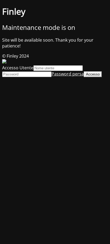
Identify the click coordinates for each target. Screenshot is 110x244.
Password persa (68, 74)
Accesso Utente (17, 68)
